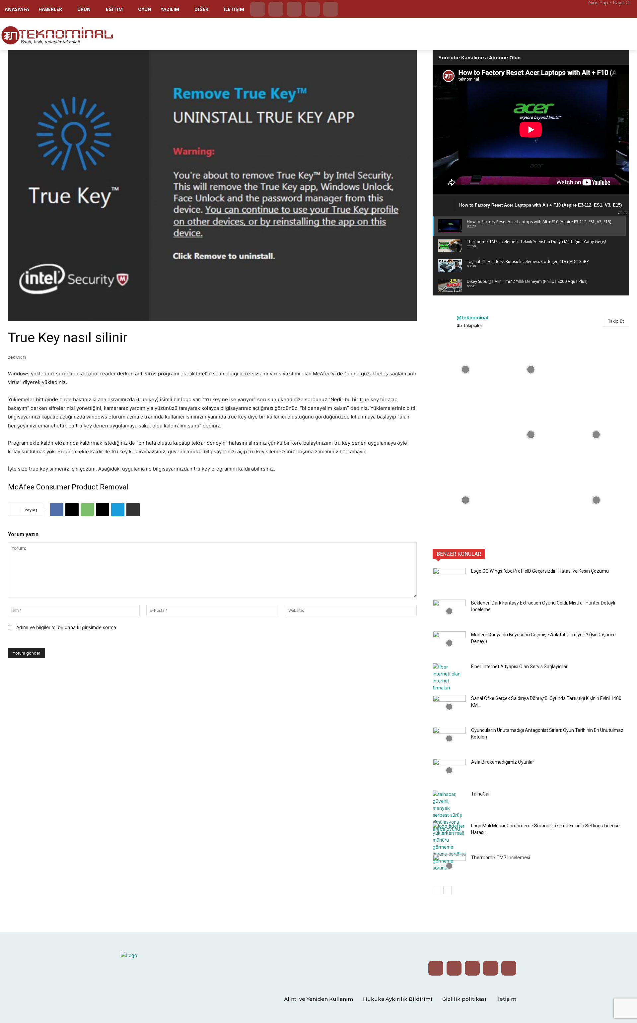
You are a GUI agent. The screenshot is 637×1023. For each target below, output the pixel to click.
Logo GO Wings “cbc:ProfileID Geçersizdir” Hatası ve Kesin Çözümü (540, 571)
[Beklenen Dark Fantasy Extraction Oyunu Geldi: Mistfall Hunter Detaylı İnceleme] (449, 611)
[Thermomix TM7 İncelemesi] (449, 865)
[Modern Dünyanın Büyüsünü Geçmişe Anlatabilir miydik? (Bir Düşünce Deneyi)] (449, 643)
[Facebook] (312, 9)
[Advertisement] (476, 33)
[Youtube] (257, 9)
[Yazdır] (133, 509)
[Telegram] (117, 509)
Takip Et (616, 321)
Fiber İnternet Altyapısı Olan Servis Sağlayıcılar (519, 666)
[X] (72, 509)
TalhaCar (480, 794)
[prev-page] (437, 890)
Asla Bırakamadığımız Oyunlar (502, 762)
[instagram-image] (465, 369)
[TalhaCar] (449, 811)
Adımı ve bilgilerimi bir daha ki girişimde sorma (66, 627)
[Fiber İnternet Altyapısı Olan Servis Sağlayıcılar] (449, 677)
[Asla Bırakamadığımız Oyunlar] (449, 770)
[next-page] (447, 890)
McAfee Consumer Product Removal (68, 487)
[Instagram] (294, 9)
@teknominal (472, 317)
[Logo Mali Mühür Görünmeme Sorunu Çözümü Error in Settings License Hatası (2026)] (449, 846)
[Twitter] (275, 9)
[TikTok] (330, 9)
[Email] (102, 509)
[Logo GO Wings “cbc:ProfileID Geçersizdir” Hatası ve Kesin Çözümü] (449, 579)
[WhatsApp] (87, 509)
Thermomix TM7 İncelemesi (500, 857)
